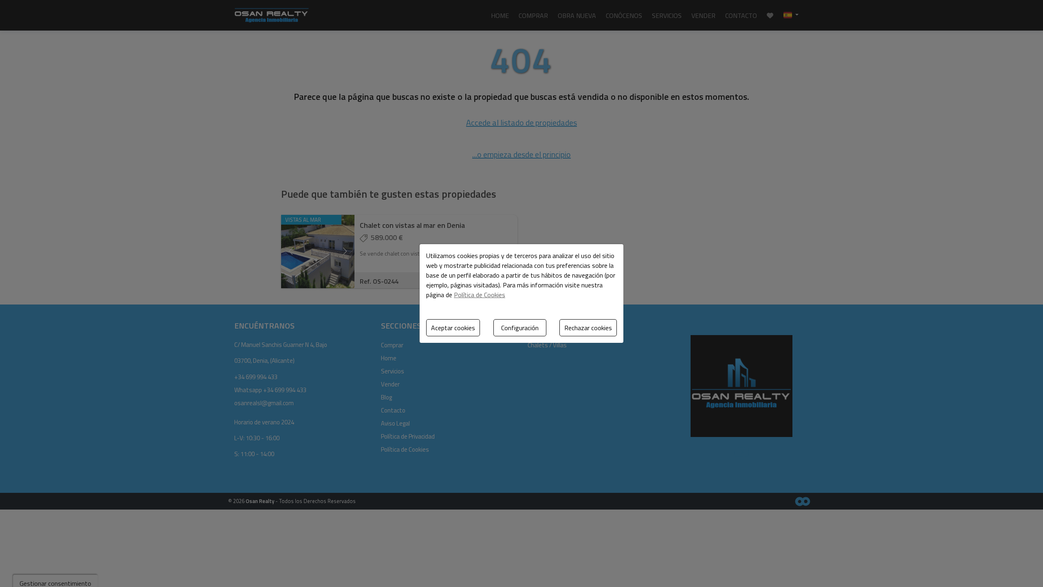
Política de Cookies (479, 295)
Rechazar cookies (588, 328)
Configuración (520, 328)
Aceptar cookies (453, 328)
